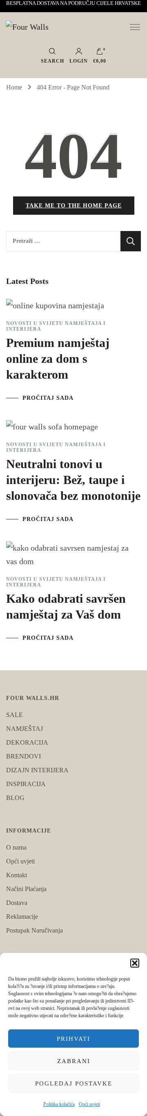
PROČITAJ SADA (48, 398)
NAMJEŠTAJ (24, 728)
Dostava (16, 902)
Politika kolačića (59, 1104)
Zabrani (73, 1061)
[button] (135, 963)
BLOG (15, 797)
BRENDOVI (23, 756)
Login (78, 60)
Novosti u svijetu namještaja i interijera (56, 326)
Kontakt (16, 875)
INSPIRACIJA (26, 783)
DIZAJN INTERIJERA (37, 770)
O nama (16, 847)
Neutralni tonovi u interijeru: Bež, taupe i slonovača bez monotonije (73, 479)
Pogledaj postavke (73, 1083)
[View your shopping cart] (99, 53)
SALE (14, 714)
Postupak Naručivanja (34, 930)
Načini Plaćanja (26, 888)
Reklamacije (22, 916)
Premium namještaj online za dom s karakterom (57, 358)
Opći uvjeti (89, 1104)
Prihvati (73, 1038)
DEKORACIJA (27, 742)
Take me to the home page (74, 206)
